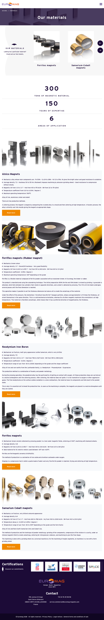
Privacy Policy (47, 617)
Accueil (4, 10)
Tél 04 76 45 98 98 (64, 597)
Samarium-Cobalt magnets (81, 66)
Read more (11, 213)
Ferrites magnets (46, 65)
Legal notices (57, 617)
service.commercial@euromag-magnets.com (64, 602)
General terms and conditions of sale (76, 617)
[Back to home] (10, 4)
